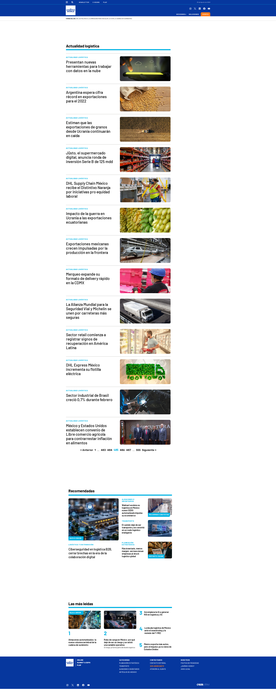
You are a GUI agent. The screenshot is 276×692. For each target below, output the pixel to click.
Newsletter (84, 2)
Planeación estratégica (129, 663)
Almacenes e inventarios (129, 669)
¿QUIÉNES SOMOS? (187, 666)
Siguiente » (149, 450)
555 (138, 450)
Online (80, 660)
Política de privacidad (190, 663)
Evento (205, 14)
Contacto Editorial (158, 663)
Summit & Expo (83, 663)
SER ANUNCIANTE (157, 666)
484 (109, 450)
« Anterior (86, 450)
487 (128, 450)
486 (122, 450)
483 (103, 450)
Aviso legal (185, 669)
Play (105, 2)
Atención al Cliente (158, 669)
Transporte (124, 666)
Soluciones (194, 14)
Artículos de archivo (128, 672)
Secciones (180, 14)
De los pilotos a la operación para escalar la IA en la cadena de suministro (104, 18)
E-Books (96, 2)
